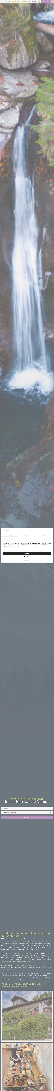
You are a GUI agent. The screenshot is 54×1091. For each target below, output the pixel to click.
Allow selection (27, 556)
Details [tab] (44, 535)
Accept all (27, 553)
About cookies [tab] (27, 535)
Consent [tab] (10, 535)
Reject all (27, 560)
